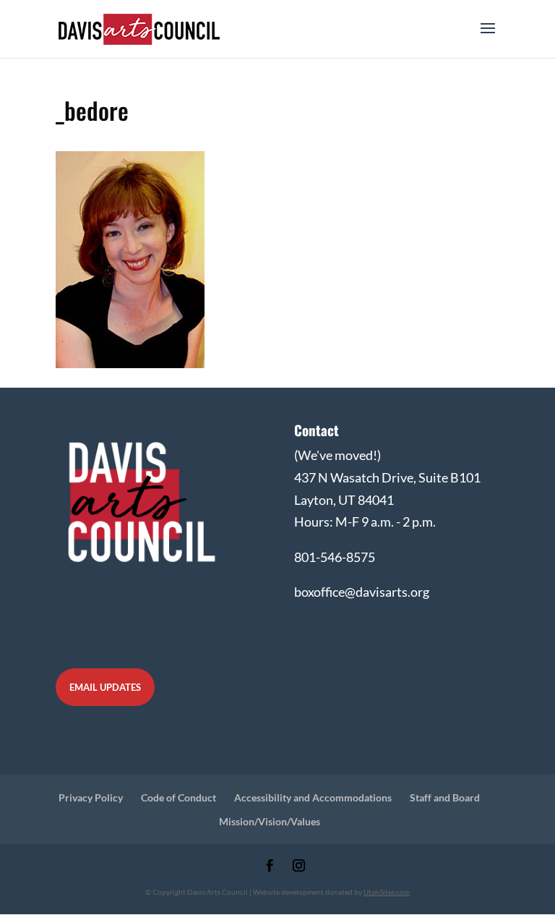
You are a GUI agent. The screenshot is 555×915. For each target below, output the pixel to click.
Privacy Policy (91, 797)
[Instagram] (299, 867)
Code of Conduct (178, 797)
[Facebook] (270, 867)
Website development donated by (331, 892)
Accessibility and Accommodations (313, 797)
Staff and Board (445, 797)
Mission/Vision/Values (269, 821)
